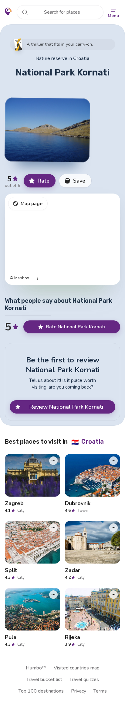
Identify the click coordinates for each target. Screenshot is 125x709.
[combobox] (60, 12)
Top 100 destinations (41, 691)
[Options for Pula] (53, 594)
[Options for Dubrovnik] (113, 460)
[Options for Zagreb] (53, 460)
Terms (100, 691)
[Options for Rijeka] (113, 594)
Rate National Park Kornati (75, 326)
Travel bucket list (44, 679)
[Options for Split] (53, 527)
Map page (31, 203)
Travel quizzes (84, 679)
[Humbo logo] (8, 11)
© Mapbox (19, 278)
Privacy (78, 691)
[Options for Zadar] (113, 527)
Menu (113, 16)
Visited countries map (77, 668)
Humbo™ (36, 668)
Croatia (81, 58)
